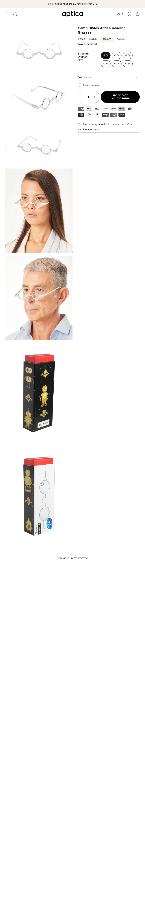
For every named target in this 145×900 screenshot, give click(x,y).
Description (84, 77)
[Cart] (138, 14)
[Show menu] (7, 14)
